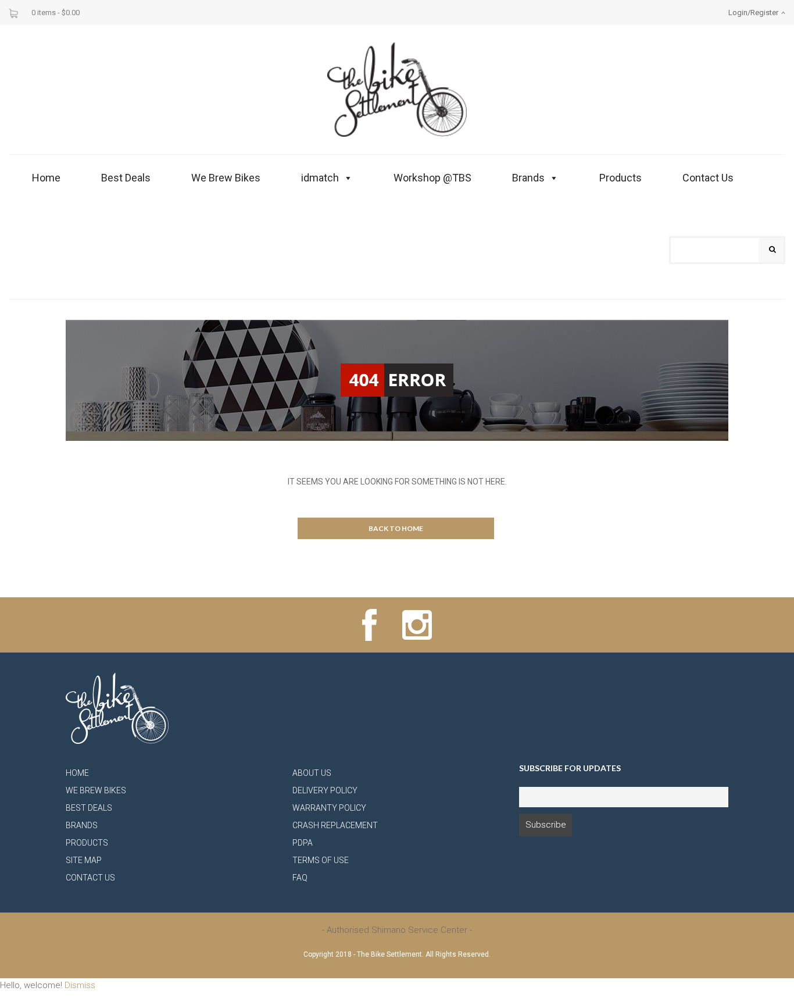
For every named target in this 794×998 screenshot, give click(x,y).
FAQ (299, 877)
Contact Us (708, 178)
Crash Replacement (335, 825)
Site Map (84, 860)
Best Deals (126, 178)
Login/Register (753, 12)
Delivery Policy (324, 790)
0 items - (55, 12)
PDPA (302, 842)
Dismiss (80, 985)
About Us (311, 773)
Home (46, 178)
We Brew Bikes (225, 178)
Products (620, 178)
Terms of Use (320, 860)
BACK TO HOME (396, 528)
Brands (528, 178)
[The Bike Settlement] (397, 89)
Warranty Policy (329, 807)
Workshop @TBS (432, 178)
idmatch (320, 178)
